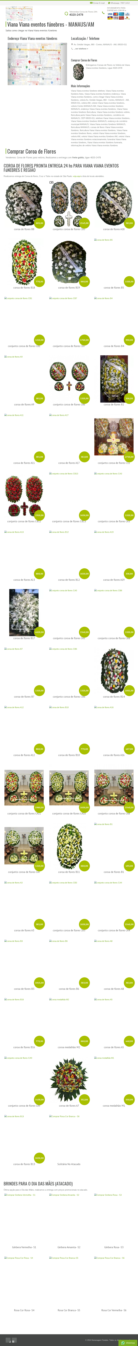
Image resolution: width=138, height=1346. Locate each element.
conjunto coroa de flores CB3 (69, 904)
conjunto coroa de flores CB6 (69, 670)
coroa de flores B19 (69, 261)
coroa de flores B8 (24, 203)
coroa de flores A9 (24, 378)
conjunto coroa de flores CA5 (69, 612)
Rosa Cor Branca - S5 (69, 1284)
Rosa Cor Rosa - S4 (24, 1284)
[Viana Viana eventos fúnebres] (19, 13)
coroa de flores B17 (24, 612)
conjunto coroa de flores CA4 (114, 904)
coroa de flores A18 (114, 203)
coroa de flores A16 (114, 729)
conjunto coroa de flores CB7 (69, 320)
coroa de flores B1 (114, 846)
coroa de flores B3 (24, 962)
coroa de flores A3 (24, 904)
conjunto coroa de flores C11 (114, 437)
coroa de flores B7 (24, 670)
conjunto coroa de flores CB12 (24, 495)
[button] (12, 44)
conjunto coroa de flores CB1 (24, 320)
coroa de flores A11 (24, 437)
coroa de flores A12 (24, 729)
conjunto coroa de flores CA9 (24, 1079)
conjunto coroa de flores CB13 (69, 495)
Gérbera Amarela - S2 (69, 1221)
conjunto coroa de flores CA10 (69, 787)
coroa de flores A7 (69, 1079)
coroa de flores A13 (24, 553)
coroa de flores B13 (24, 1138)
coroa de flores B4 (114, 320)
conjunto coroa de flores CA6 (69, 378)
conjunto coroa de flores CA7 (24, 846)
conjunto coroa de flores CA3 (114, 495)
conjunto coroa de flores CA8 (114, 787)
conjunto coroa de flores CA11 (24, 787)
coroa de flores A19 (114, 553)
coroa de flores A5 (114, 1021)
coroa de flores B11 (69, 846)
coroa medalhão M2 (69, 1021)
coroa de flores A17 (69, 437)
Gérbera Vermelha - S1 (24, 1221)
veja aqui (77, 150)
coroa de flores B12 (69, 553)
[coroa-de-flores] (15, 72)
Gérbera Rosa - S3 (113, 1221)
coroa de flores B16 (24, 1021)
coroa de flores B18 (24, 261)
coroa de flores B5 (114, 261)
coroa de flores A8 (114, 962)
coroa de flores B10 (69, 729)
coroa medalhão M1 (114, 1079)
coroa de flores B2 (114, 378)
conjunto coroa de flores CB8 (114, 612)
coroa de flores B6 (69, 962)
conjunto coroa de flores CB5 (69, 203)
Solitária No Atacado (68, 1138)
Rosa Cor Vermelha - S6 (113, 1284)
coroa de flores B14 (114, 670)
